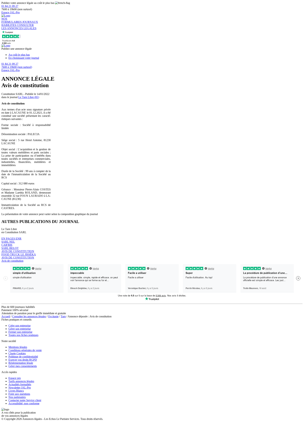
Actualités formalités (19, 384)
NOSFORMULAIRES (11, 20)
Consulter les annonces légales (29, 316)
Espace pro (14, 378)
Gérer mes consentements (22, 366)
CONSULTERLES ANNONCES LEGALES (18, 27)
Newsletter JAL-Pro (19, 387)
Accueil (5, 316)
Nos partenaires (17, 397)
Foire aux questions (19, 393)
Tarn (63, 316)
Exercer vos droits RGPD (22, 359)
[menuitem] (155, 54)
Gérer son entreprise (19, 328)
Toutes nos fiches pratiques (23, 335)
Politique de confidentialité (23, 356)
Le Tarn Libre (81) (28, 97)
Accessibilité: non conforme (23, 403)
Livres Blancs (16, 390)
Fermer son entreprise (20, 331)
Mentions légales (17, 347)
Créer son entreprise (19, 325)
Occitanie (53, 316)
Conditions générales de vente (25, 350)
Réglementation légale (20, 362)
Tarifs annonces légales (21, 381)
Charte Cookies (17, 353)
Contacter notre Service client (24, 400)
